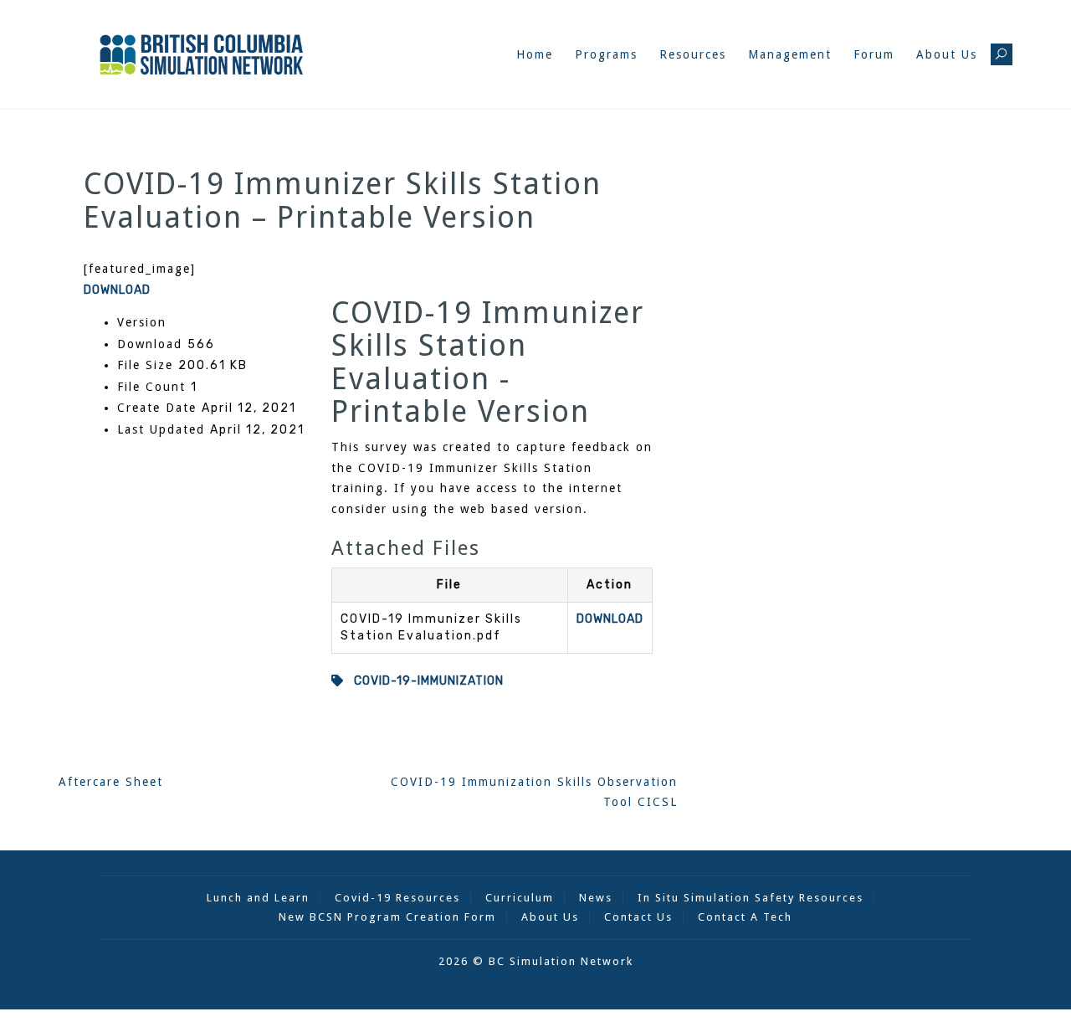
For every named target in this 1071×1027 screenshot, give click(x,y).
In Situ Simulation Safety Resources (750, 897)
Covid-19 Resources (397, 897)
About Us (946, 54)
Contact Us (638, 917)
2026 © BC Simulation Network (535, 961)
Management (790, 54)
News (595, 897)
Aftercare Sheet (111, 781)
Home (534, 54)
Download (117, 290)
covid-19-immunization (424, 681)
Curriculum (519, 897)
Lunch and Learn (258, 897)
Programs (606, 54)
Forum (873, 54)
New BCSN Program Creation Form (387, 917)
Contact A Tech (745, 917)
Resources (692, 54)
